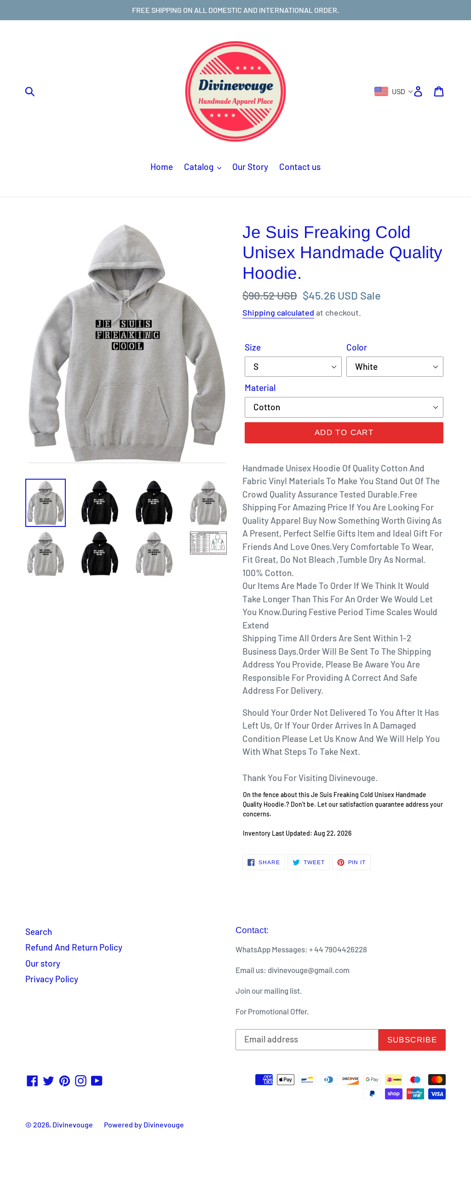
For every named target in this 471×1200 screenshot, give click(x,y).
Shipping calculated (278, 312)
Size (253, 347)
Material (260, 387)
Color (356, 347)
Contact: (252, 930)
